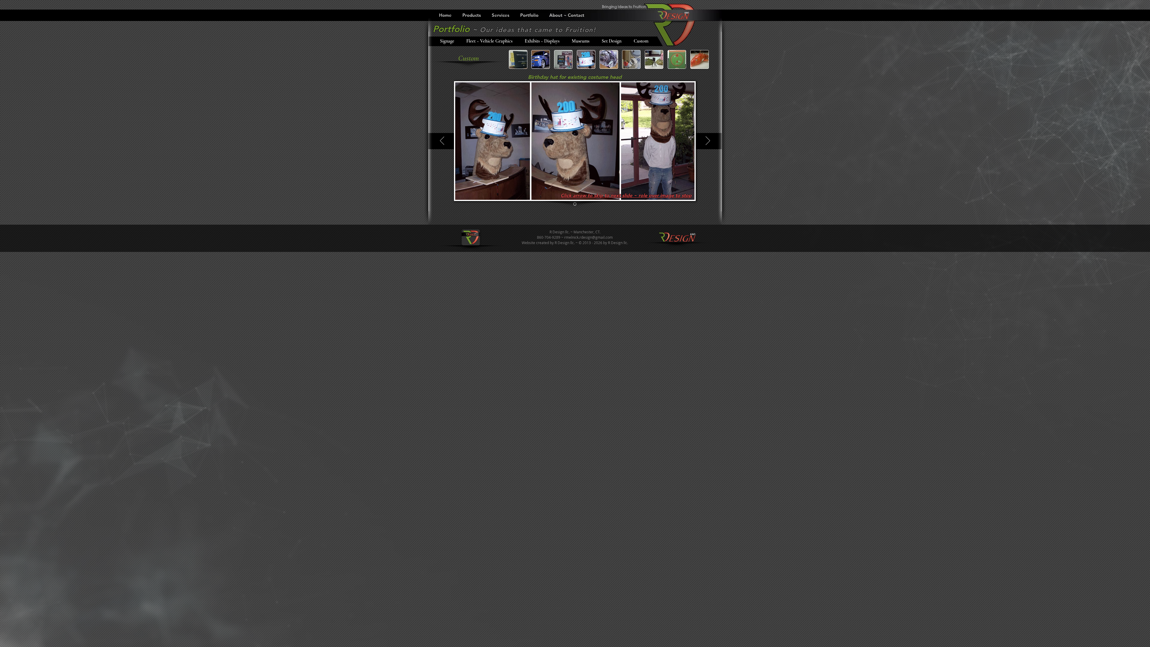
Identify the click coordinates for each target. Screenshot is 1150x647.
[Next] (708, 141)
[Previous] (442, 141)
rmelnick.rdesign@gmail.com (588, 237)
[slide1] (574, 204)
